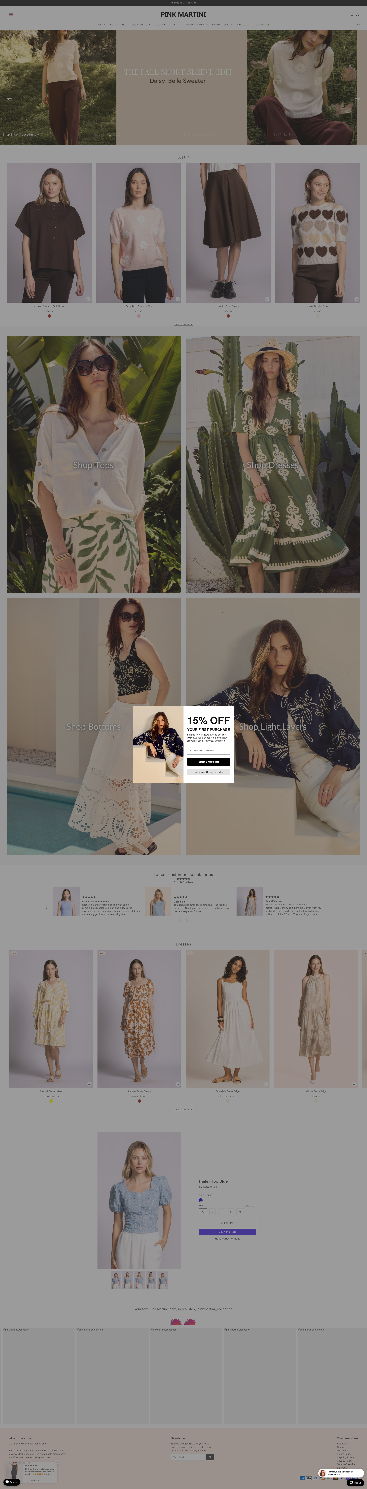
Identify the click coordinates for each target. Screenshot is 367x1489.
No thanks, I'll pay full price (208, 772)
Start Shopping (208, 762)
